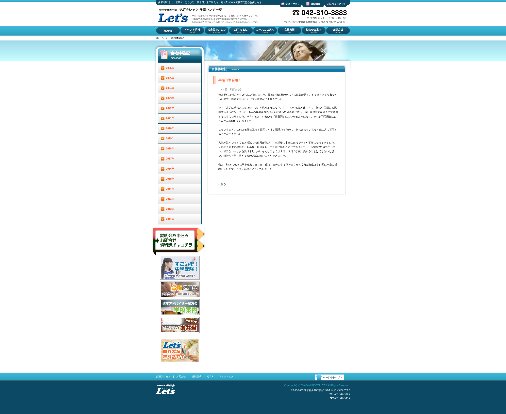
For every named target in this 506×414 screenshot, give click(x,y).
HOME (160, 38)
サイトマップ (333, 9)
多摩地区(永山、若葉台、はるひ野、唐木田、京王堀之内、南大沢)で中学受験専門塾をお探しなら (172, 35)
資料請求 (307, 9)
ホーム (160, 38)
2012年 (170, 208)
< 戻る (222, 184)
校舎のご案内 (309, 38)
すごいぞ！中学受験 (171, 282)
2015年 (170, 178)
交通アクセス (287, 9)
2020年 (170, 128)
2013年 (170, 198)
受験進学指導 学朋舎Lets (165, 400)
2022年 (170, 108)
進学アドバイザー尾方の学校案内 (179, 318)
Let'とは (233, 38)
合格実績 (282, 38)
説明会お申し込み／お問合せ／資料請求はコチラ (179, 261)
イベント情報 (188, 38)
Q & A (210, 376)
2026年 (170, 68)
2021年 (170, 118)
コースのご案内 (262, 38)
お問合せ (330, 38)
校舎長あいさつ (214, 38)
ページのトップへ (325, 383)
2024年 (170, 88)
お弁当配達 (166, 335)
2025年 (170, 78)
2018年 (170, 148)
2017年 (170, 158)
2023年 (170, 98)
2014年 (170, 188)
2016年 (170, 168)
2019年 (170, 138)
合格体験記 (166, 300)
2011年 (170, 219)
